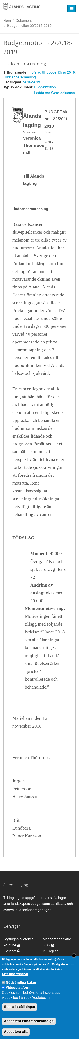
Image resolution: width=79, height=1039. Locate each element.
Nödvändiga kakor (21, 982)
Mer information (15, 974)
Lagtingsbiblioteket (18, 938)
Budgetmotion (45, 87)
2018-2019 (31, 82)
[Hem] (33, 8)
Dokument (24, 20)
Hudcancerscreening (19, 76)
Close (74, 955)
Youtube (10, 945)
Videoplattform (18, 987)
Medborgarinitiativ (57, 938)
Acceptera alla (16, 1032)
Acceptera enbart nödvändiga (29, 1021)
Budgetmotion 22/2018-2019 (29, 25)
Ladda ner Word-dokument (55, 92)
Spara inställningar (19, 1007)
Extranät (10, 950)
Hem (7, 20)
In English (50, 950)
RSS (47, 945)
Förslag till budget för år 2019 (52, 72)
